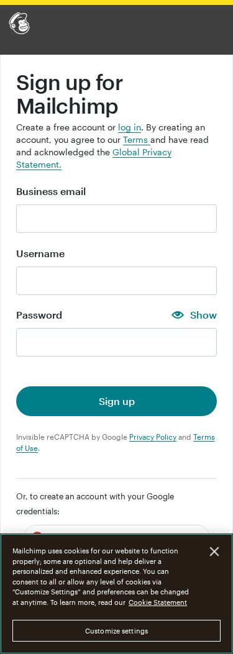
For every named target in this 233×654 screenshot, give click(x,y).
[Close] (214, 551)
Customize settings (116, 631)
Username (40, 253)
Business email (51, 191)
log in (129, 127)
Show (203, 314)
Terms (136, 139)
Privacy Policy (152, 436)
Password (39, 314)
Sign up (117, 401)
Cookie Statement (158, 602)
